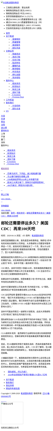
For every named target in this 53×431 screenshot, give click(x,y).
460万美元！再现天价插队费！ (20, 185)
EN (7, 111)
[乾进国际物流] (10, 3)
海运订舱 (15, 57)
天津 (3, 119)
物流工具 (15, 89)
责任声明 (10, 386)
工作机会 (10, 100)
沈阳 (3, 125)
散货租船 (15, 69)
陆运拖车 (15, 63)
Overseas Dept (17, 97)
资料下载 (15, 92)
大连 (3, 116)
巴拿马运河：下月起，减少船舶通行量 (23, 174)
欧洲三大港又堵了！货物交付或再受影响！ (25, 182)
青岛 (3, 122)
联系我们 (10, 103)
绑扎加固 (15, 75)
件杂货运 (15, 72)
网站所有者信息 (13, 388)
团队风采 (15, 48)
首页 (8, 33)
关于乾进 (10, 36)
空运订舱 (15, 60)
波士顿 (4, 128)
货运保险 (15, 78)
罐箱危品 (15, 66)
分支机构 (15, 106)
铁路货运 (15, 54)
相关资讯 (15, 84)
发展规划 (15, 39)
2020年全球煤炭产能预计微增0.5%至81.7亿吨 (27, 375)
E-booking (16, 95)
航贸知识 (15, 86)
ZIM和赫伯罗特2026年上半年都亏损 (22, 179)
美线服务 (15, 45)
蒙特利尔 (5, 131)
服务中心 (10, 81)
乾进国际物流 (38, 236)
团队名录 (15, 109)
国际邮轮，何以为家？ (18, 372)
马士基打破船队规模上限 (17, 176)
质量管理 (15, 42)
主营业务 (10, 51)
